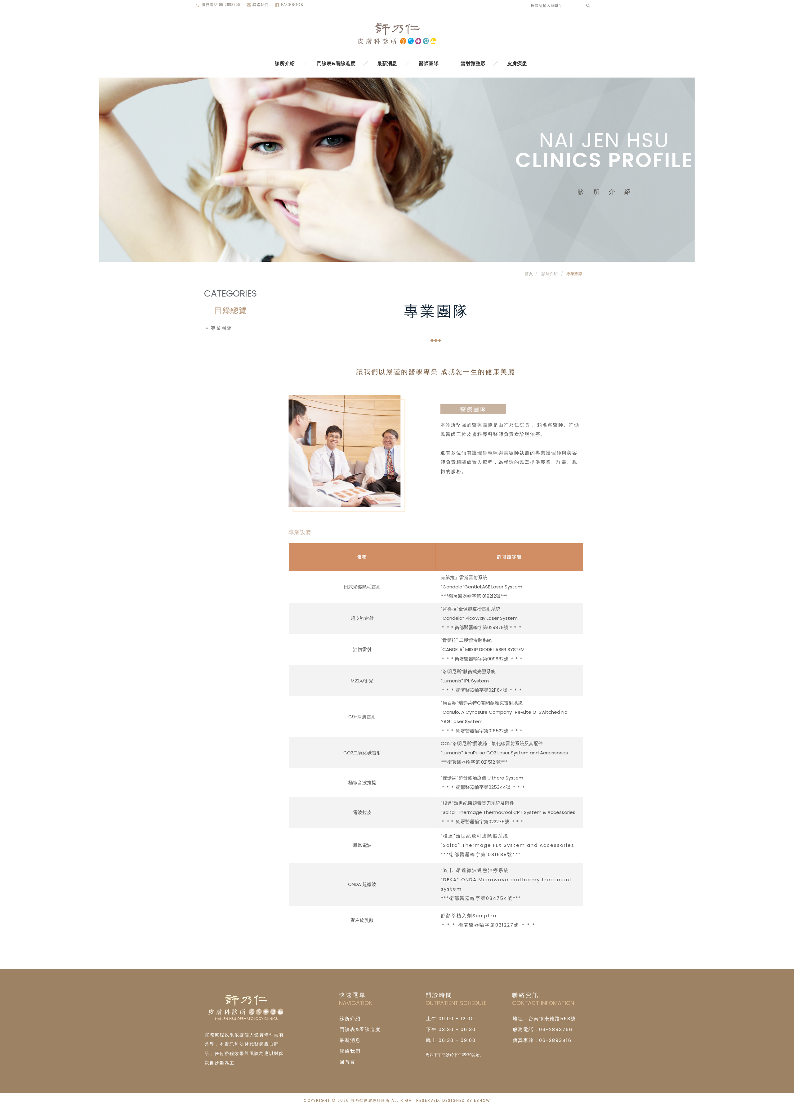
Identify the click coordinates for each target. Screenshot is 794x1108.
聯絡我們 (260, 4)
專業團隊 (574, 274)
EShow (482, 1100)
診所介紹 (285, 63)
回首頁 (347, 1062)
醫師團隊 (429, 63)
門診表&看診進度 (336, 63)
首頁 (529, 274)
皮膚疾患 (517, 63)
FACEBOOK (292, 4)
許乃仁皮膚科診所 (397, 34)
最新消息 (387, 63)
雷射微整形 (473, 63)
